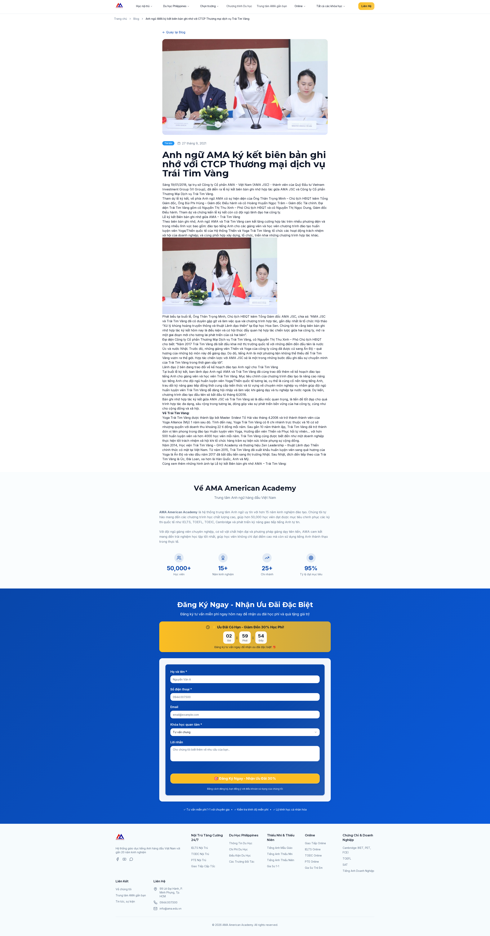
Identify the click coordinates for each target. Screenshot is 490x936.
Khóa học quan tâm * (186, 724)
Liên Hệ (366, 6)
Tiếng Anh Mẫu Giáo (279, 847)
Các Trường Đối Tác (241, 861)
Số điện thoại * (181, 689)
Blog (136, 18)
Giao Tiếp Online (315, 843)
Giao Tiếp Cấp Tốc (203, 866)
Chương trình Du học (239, 6)
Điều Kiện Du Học (240, 855)
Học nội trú (142, 6)
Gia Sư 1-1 (273, 866)
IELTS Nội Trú (199, 847)
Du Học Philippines (243, 835)
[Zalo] (131, 859)
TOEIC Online (313, 855)
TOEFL (347, 858)
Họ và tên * (178, 672)
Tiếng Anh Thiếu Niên (280, 860)
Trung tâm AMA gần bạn (272, 6)
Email (174, 707)
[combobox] (245, 732)
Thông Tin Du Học (240, 843)
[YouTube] (124, 859)
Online (299, 6)
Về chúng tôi (123, 889)
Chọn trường (208, 6)
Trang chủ (120, 18)
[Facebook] (117, 859)
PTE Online (312, 861)
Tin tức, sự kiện (125, 901)
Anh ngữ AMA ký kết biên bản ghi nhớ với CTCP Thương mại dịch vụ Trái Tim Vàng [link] (197, 18)
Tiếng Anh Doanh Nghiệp (358, 870)
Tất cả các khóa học (329, 6)
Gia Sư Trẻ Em (314, 867)
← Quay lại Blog (173, 32)
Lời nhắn (176, 742)
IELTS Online (313, 849)
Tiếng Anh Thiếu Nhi (279, 854)
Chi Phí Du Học (238, 849)
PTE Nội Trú (198, 860)
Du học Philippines (174, 6)
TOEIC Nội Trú (200, 854)
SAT (345, 864)
